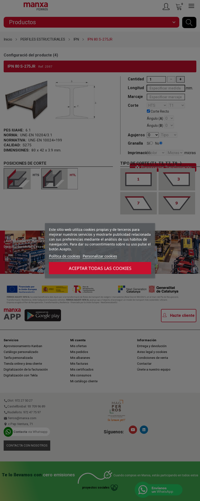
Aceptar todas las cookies (100, 268)
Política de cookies (64, 255)
